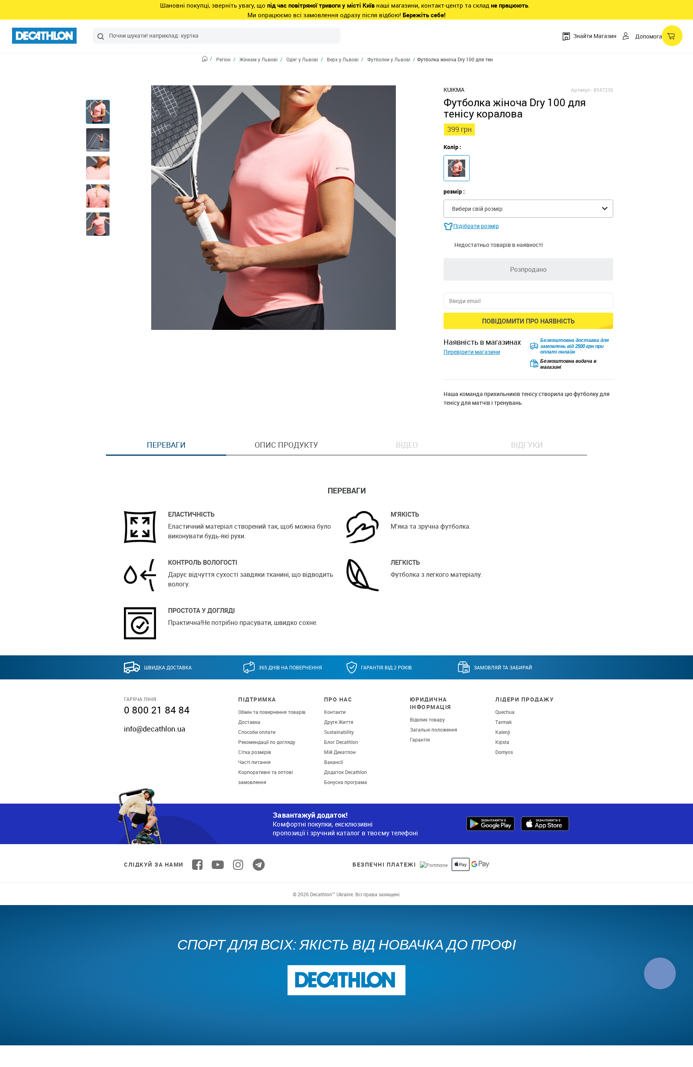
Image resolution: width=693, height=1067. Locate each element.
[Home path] (207, 60)
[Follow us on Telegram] (259, 865)
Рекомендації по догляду (266, 742)
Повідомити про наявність (528, 321)
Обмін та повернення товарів (272, 712)
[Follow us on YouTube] (218, 865)
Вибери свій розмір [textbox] (477, 208)
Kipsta (502, 742)
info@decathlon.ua (154, 729)
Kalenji (502, 732)
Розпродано (528, 269)
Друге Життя (338, 722)
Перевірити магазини (472, 352)
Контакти (335, 712)
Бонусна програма (345, 782)
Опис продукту (286, 445)
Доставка (249, 722)
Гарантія (420, 739)
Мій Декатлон (340, 752)
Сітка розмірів (254, 752)
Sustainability (339, 732)
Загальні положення (433, 729)
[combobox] (216, 36)
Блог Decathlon (341, 742)
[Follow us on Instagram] (238, 865)
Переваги (166, 445)
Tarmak (503, 722)
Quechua (505, 712)
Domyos (504, 752)
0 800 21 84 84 (157, 709)
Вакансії (333, 762)
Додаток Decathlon (345, 772)
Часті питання (254, 762)
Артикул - (581, 90)
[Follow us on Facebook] (197, 865)
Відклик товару (427, 719)
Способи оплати (257, 732)
